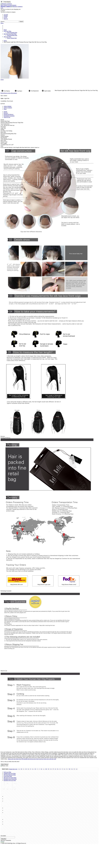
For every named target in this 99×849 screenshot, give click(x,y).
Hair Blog (6, 821)
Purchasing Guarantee (9, 115)
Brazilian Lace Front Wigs (10, 779)
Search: (2, 21)
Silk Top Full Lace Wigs (10, 774)
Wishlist (6, 16)
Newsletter (3, 835)
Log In (5, 17)
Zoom (2, 79)
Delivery (6, 812)
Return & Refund (8, 808)
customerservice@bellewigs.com (9, 830)
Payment (6, 810)
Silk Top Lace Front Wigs (10, 777)
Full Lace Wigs (7, 772)
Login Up (6, 801)
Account (6, 14)
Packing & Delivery (8, 114)
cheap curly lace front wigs (14, 759)
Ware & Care (7, 117)
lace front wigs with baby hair (48, 759)
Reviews (6, 113)
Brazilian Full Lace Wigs (10, 780)
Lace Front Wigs (8, 776)
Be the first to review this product (9, 93)
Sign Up (6, 18)
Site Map (6, 824)
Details (5, 111)
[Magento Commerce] (6, 3)
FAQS (5, 819)
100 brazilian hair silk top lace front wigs (31, 759)
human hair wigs (13, 769)
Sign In (5, 798)
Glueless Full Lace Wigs (10, 773)
